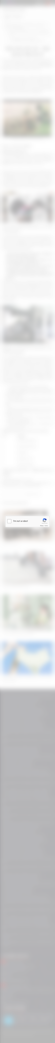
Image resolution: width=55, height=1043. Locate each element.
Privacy (42, 525)
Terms (46, 525)
